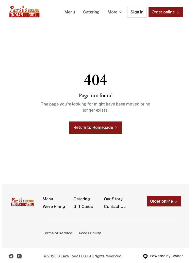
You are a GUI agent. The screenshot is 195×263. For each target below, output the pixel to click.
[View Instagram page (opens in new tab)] (19, 256)
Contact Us (115, 206)
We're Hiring (54, 206)
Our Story (113, 199)
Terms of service (57, 233)
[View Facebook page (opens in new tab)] (11, 256)
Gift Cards (83, 206)
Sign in (137, 12)
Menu (69, 12)
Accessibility (89, 233)
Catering (91, 12)
